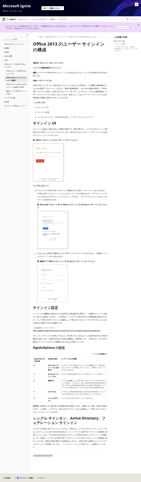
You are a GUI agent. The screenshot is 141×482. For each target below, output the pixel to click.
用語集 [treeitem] (6, 102)
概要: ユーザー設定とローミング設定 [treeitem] (16, 92)
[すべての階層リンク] (35, 37)
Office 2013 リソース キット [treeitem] (14, 44)
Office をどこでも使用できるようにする (82, 37)
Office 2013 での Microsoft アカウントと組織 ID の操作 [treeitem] (16, 85)
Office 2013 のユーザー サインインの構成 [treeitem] (16, 79)
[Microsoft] (4, 19)
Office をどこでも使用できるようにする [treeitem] (16, 72)
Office (41, 37)
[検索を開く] (127, 19)
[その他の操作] (106, 37)
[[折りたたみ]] (27, 35)
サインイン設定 (119, 44)
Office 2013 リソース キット (56, 37)
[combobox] (15, 39)
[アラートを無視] (136, 4)
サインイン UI (119, 41)
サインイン (134, 19)
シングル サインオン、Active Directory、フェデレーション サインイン (125, 49)
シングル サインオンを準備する (75, 444)
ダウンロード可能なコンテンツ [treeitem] (15, 106)
